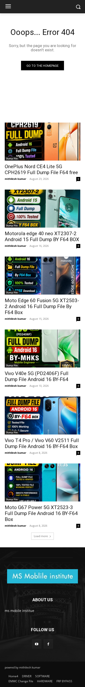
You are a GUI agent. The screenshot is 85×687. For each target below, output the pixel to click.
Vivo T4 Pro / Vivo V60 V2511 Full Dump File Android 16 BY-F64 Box (42, 443)
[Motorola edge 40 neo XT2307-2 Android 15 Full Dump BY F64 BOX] (42, 209)
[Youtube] (36, 644)
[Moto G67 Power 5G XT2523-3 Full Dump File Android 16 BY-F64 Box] (42, 482)
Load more (41, 536)
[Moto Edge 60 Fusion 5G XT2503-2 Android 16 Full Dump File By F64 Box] (42, 276)
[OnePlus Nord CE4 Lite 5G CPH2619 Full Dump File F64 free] (42, 142)
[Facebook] (48, 644)
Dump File (12, 158)
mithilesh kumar (15, 179)
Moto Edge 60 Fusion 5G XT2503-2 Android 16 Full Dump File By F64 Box (42, 306)
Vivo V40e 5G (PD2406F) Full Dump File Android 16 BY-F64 (36, 376)
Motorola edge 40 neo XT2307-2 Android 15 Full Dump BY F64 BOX (42, 236)
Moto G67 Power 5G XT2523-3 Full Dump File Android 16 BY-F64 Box (41, 513)
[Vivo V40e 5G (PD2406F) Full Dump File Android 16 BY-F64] (42, 348)
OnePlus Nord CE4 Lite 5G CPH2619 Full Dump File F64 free (41, 169)
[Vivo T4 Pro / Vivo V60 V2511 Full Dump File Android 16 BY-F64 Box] (42, 415)
